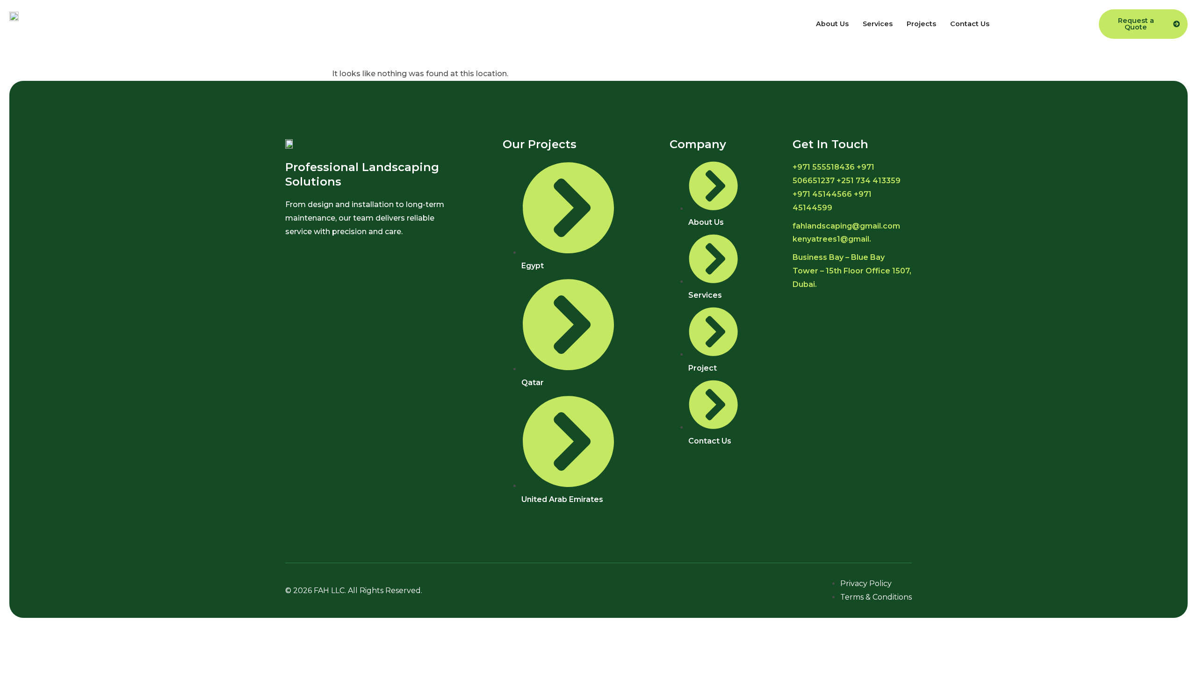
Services (878, 24)
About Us (832, 24)
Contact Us (969, 24)
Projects (921, 24)
